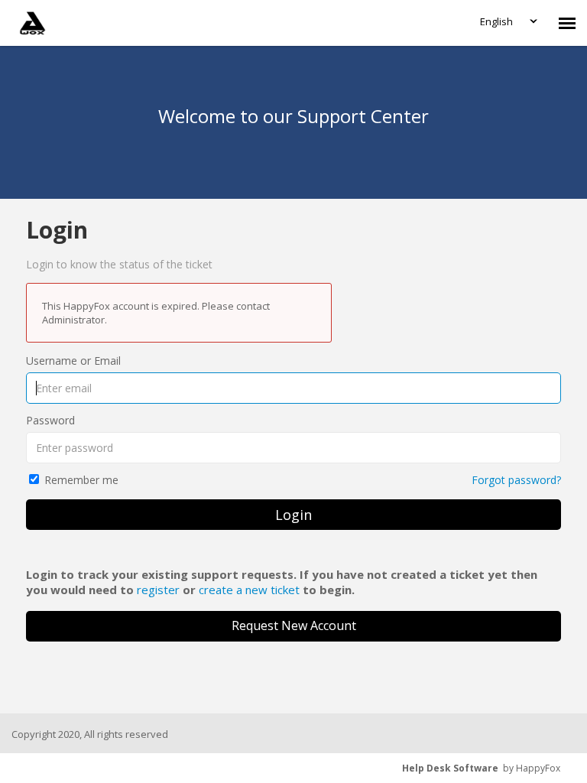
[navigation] (567, 23)
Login (293, 514)
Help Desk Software (450, 768)
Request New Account (294, 625)
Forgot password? (516, 480)
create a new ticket (249, 589)
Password (50, 420)
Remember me (81, 480)
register (158, 589)
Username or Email (73, 360)
